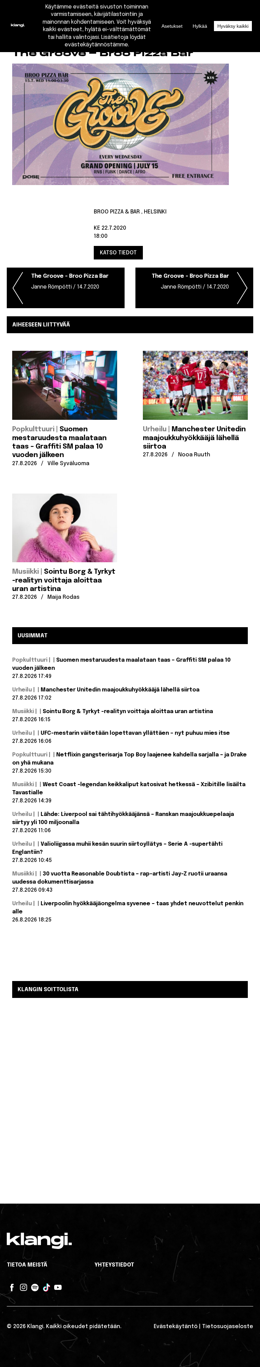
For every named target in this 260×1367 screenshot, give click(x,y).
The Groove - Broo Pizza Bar (69, 281)
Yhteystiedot (114, 1265)
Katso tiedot (118, 252)
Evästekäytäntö (176, 1326)
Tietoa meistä (27, 1265)
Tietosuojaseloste (227, 1326)
